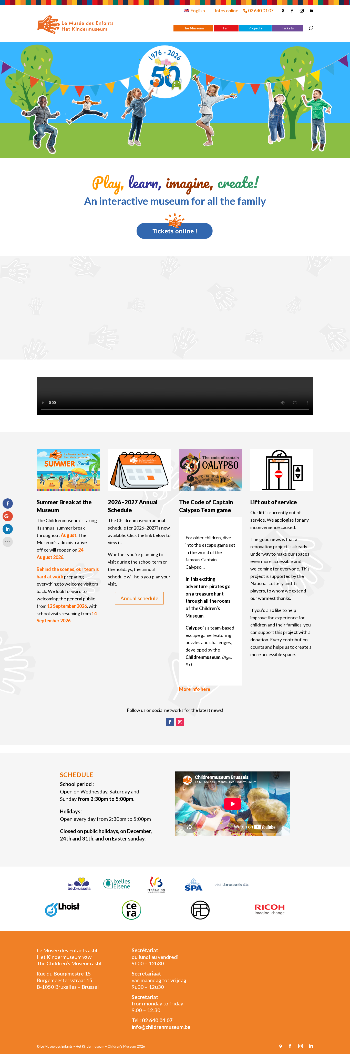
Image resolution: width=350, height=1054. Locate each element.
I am (226, 28)
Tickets (288, 28)
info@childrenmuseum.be (161, 1027)
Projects (255, 28)
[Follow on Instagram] (180, 722)
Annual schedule (139, 598)
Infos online (226, 10)
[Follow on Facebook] (170, 722)
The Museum (193, 28)
